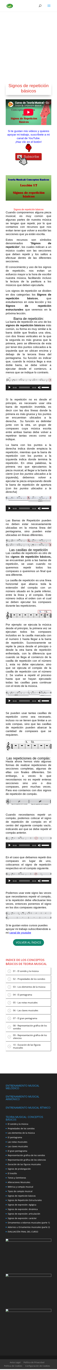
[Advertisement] (28, 41)
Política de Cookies (13, 1365)
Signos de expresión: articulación (24, 1213)
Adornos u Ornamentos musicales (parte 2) (29, 1227)
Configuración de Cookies (37, 1365)
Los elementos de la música (21, 1132)
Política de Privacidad (34, 1362)
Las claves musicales (18, 1146)
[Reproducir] (9, 387)
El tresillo (12, 1173)
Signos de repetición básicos (22, 1195)
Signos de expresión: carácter (22, 1218)
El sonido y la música (18, 1124)
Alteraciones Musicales (19, 1182)
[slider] (46, 387)
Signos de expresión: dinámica (23, 1209)
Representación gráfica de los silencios (27, 1159)
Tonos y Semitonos (17, 1177)
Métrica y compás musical (20, 1186)
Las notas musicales (17, 1142)
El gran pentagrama (17, 1151)
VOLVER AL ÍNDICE (28, 942)
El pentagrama (15, 1137)
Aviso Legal (15, 1362)
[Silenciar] (39, 387)
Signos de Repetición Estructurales (25, 1200)
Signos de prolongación (19, 1168)
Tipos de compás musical (20, 1191)
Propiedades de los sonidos (21, 1128)
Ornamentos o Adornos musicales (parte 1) (29, 1222)
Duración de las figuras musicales (24, 1164)
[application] (28, 387)
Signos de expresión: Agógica (22, 1204)
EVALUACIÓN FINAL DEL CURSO (23, 1231)
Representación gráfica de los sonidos (26, 1155)
